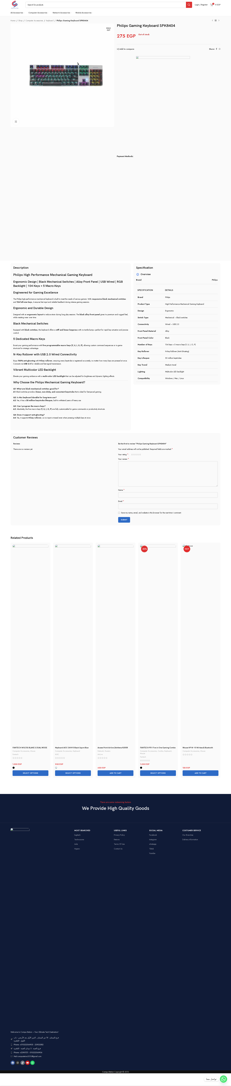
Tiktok (151, 848)
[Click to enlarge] (16, 121)
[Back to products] (215, 20)
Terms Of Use (119, 844)
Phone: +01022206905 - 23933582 (28, 1044)
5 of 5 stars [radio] (140, 454)
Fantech (15, 754)
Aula (76, 844)
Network (101, 751)
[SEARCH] (189, 5)
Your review (123, 459)
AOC (57, 754)
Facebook (153, 835)
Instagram (153, 839)
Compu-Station (108, 1072)
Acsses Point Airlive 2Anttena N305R (113, 748)
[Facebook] (13, 1063)
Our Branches (187, 835)
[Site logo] (15, 4)
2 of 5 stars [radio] (134, 454)
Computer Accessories (34, 20)
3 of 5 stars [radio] (136, 454)
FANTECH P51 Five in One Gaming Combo (158, 748)
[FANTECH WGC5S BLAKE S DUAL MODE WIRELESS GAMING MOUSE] (30, 645)
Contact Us (118, 848)
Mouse (32, 751)
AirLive (100, 754)
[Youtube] (27, 1063)
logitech (77, 835)
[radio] (14, 768)
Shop (20, 20)
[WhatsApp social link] (219, 49)
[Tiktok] (22, 1063)
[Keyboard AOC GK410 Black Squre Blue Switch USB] (73, 645)
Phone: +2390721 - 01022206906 (28, 1052)
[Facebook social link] (216, 49)
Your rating (123, 454)
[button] (115, 773)
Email (121, 501)
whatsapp (152, 844)
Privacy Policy (119, 835)
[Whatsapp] (32, 1063)
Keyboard (49, 20)
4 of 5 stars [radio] (138, 454)
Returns (117, 839)
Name (121, 490)
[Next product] (218, 20)
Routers (107, 751)
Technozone (79, 839)
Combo (160, 751)
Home (13, 20)
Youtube (152, 853)
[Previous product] (212, 20)
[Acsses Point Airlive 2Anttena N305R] (115, 645)
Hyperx (77, 848)
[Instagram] (18, 1063)
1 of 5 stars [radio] (132, 454)
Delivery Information (190, 839)
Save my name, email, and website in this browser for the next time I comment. (151, 512)
